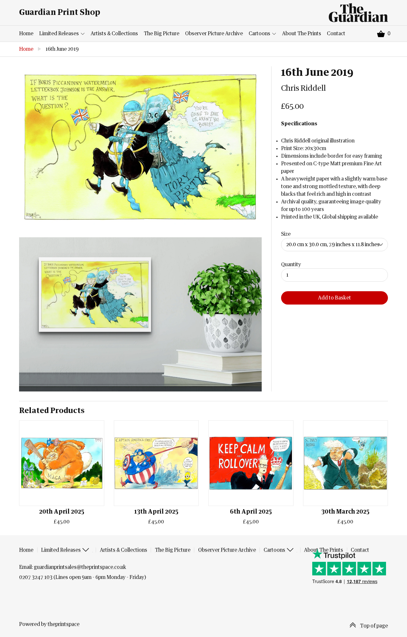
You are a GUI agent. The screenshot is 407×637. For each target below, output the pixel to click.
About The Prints (301, 33)
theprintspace (63, 624)
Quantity (291, 264)
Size (286, 234)
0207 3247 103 (35, 577)
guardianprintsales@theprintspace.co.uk (80, 567)
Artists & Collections (114, 33)
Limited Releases (59, 33)
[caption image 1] (140, 147)
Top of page (373, 625)
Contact (336, 33)
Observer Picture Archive (214, 33)
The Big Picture (161, 33)
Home (26, 33)
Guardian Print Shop (59, 12)
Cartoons (260, 33)
